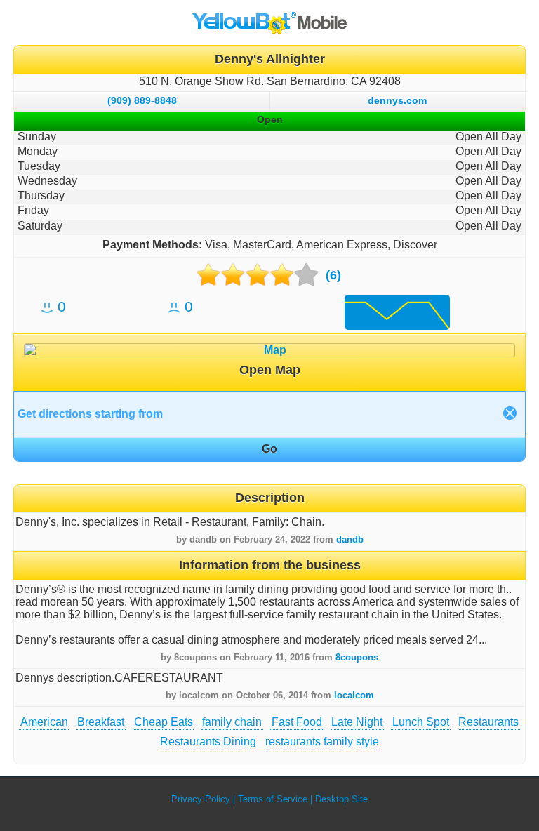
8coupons (356, 657)
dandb (350, 539)
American (44, 722)
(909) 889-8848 (142, 100)
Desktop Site (341, 799)
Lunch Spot (420, 722)
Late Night (356, 722)
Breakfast (100, 722)
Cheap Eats (163, 722)
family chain (232, 722)
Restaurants (488, 722)
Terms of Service (272, 799)
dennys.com (397, 100)
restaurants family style (322, 741)
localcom (354, 695)
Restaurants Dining (208, 741)
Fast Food (297, 722)
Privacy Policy (200, 799)
